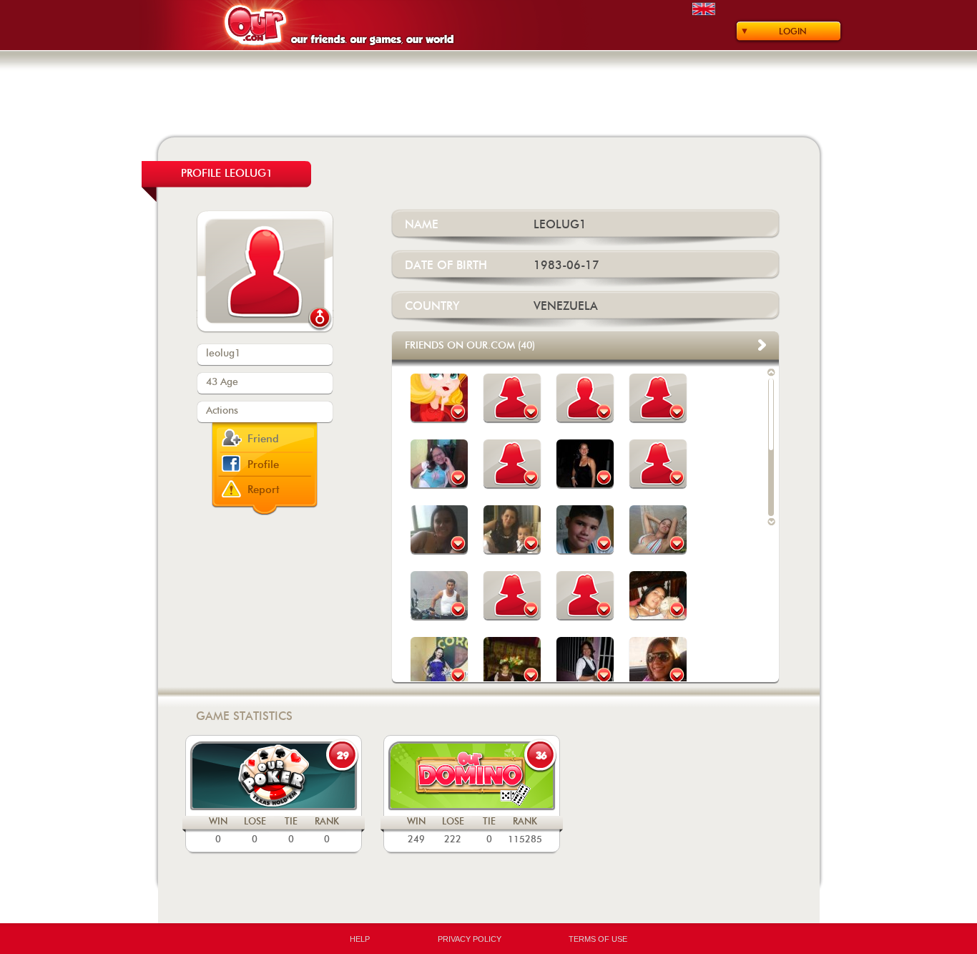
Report (263, 490)
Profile (263, 464)
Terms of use (598, 939)
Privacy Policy (469, 939)
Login (793, 31)
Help (360, 939)
